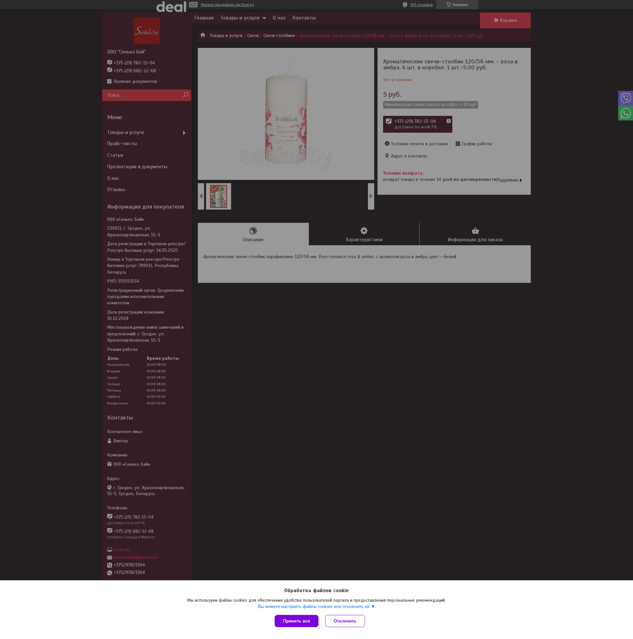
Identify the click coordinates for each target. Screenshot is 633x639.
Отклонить (345, 621)
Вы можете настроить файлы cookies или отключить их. (314, 606)
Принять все (296, 621)
